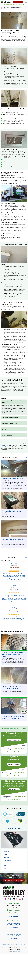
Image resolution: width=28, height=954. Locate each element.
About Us (5, 944)
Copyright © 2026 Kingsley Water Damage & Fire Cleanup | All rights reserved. (14, 948)
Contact (3, 445)
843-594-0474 (14, 916)
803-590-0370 (18, 1)
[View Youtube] (20, 899)
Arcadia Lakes (7, 860)
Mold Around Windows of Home (12, 539)
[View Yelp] (17, 899)
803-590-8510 (14, 927)
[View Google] (8, 899)
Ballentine (6, 865)
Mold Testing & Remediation (13, 7)
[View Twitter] (14, 899)
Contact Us (9, 880)
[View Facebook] (22, 899)
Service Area (11, 944)
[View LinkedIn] (11, 899)
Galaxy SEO (17, 951)
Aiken (5, 854)
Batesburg (6, 868)
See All (25, 457)
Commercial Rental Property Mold (12, 478)
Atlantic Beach (7, 863)
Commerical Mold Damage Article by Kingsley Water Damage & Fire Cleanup (13, 654)
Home (3, 7)
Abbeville (6, 851)
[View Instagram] (5, 899)
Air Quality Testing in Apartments (13, 511)
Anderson (6, 857)
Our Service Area (14, 828)
